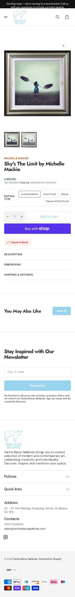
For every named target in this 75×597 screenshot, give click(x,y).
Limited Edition (30, 194)
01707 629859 (13, 524)
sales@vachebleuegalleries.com (24, 528)
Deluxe (66, 194)
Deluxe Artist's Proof (58, 202)
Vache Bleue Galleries (25, 559)
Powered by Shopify (50, 559)
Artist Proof (50, 194)
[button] (8, 17)
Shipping (24, 182)
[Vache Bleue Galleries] (20, 17)
